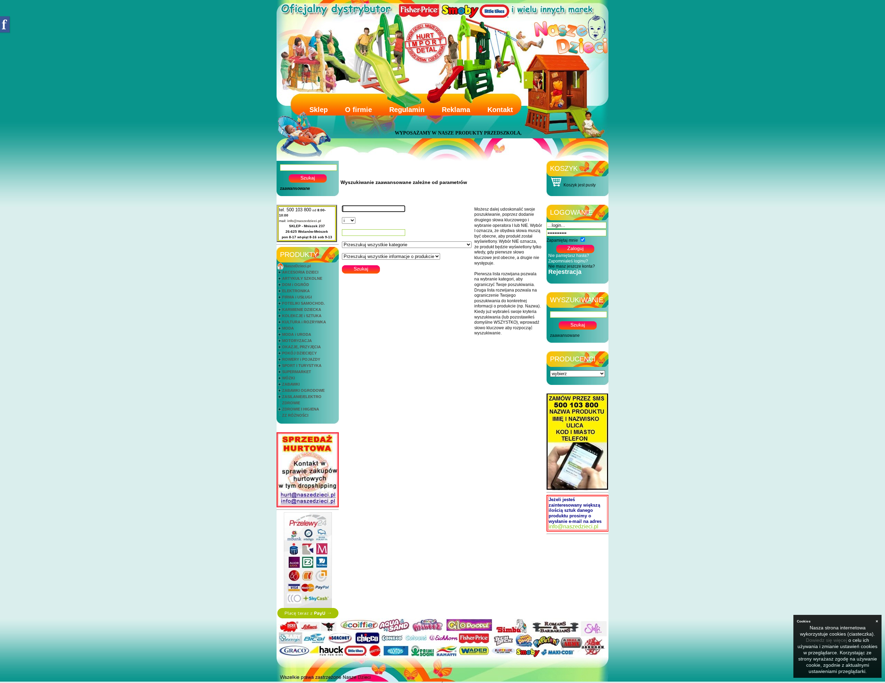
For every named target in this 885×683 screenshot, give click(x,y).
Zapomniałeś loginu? (568, 261)
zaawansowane (295, 188)
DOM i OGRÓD (295, 285)
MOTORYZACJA (297, 341)
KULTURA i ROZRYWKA (304, 322)
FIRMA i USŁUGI (297, 297)
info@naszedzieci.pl (304, 221)
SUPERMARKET (296, 372)
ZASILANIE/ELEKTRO (302, 397)
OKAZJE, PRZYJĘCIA (301, 347)
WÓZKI (288, 378)
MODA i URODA (296, 334)
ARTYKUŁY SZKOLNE (302, 278)
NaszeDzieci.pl (297, 266)
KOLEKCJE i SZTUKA (302, 316)
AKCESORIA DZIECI (300, 272)
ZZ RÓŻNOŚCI (295, 415)
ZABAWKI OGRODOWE (303, 390)
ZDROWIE (291, 403)
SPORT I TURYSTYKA (302, 365)
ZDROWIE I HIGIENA (300, 409)
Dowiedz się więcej (826, 640)
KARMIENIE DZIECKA (301, 309)
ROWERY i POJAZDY (301, 359)
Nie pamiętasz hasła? (568, 255)
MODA (288, 328)
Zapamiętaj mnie (562, 240)
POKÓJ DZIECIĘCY (299, 353)
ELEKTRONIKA (296, 291)
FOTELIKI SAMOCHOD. (303, 303)
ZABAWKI (291, 384)
